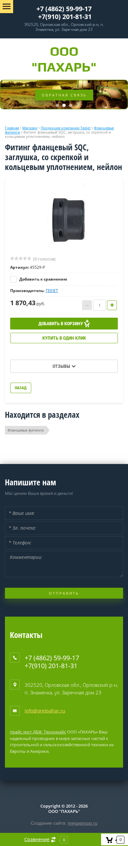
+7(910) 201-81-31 (65, 16)
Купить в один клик (64, 338)
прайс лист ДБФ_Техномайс (38, 732)
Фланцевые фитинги (26, 430)
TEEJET (52, 290)
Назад (21, 388)
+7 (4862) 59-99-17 (64, 8)
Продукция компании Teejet (66, 127)
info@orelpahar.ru (45, 711)
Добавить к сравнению (42, 279)
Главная (12, 127)
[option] (64, 216)
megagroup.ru (82, 823)
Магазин (29, 127)
